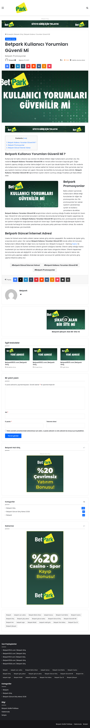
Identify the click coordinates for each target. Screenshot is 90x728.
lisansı (74, 244)
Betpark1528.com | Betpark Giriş (14, 664)
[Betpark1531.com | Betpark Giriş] (72, 354)
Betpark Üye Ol (73, 622)
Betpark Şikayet (11, 626)
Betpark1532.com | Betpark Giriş (43, 363)
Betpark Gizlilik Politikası (10, 708)
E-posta (8, 421)
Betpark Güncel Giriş (54, 618)
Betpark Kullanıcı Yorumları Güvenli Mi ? (21, 142)
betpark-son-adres (20, 615)
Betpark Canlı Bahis (62, 615)
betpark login (21, 622)
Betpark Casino (76, 615)
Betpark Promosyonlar (15, 145)
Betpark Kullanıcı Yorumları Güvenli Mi (61, 265)
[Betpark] (17, 8)
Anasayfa (9, 34)
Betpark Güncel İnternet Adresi (18, 148)
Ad (6, 412)
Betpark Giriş (45, 19)
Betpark (11, 60)
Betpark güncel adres (38, 618)
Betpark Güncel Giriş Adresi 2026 (18, 511)
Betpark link (10, 622)
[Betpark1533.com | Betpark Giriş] (17, 354)
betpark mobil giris (45, 622)
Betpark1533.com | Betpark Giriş (16, 363)
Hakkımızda (6, 712)
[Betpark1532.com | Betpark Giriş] (45, 354)
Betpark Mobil (32, 622)
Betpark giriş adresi (23, 618)
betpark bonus (48, 615)
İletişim (4, 715)
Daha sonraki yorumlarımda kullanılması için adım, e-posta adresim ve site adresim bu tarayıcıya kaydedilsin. (45, 431)
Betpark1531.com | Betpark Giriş (71, 363)
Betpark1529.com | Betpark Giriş (14, 660)
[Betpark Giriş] (45, 24)
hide (25, 138)
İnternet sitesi (51, 421)
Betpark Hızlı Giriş (45, 454)
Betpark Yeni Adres (59, 622)
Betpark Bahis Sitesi (35, 615)
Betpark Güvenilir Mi (70, 618)
